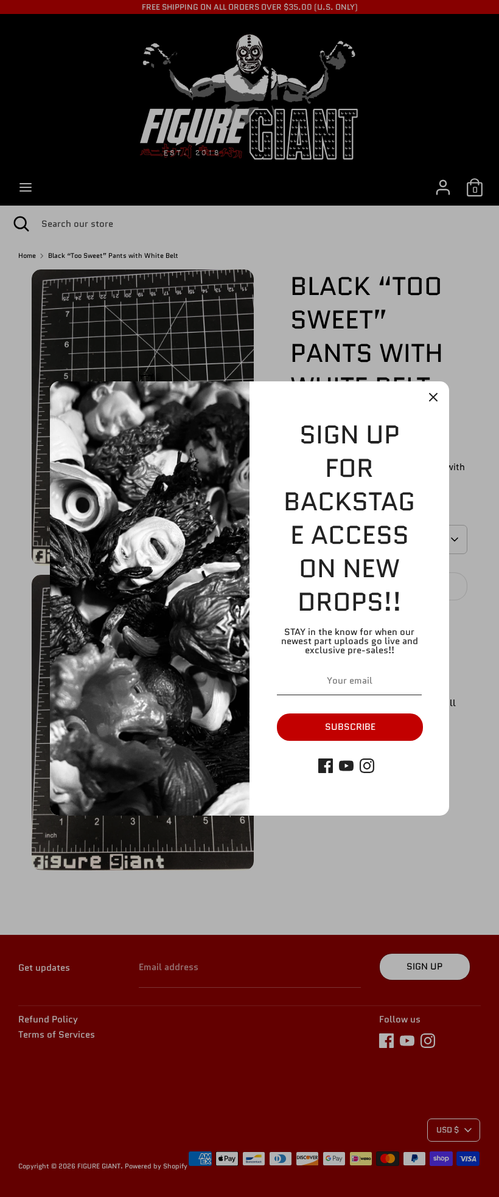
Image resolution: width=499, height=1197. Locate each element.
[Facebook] (325, 765)
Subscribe (350, 727)
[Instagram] (367, 765)
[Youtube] (346, 765)
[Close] (433, 397)
